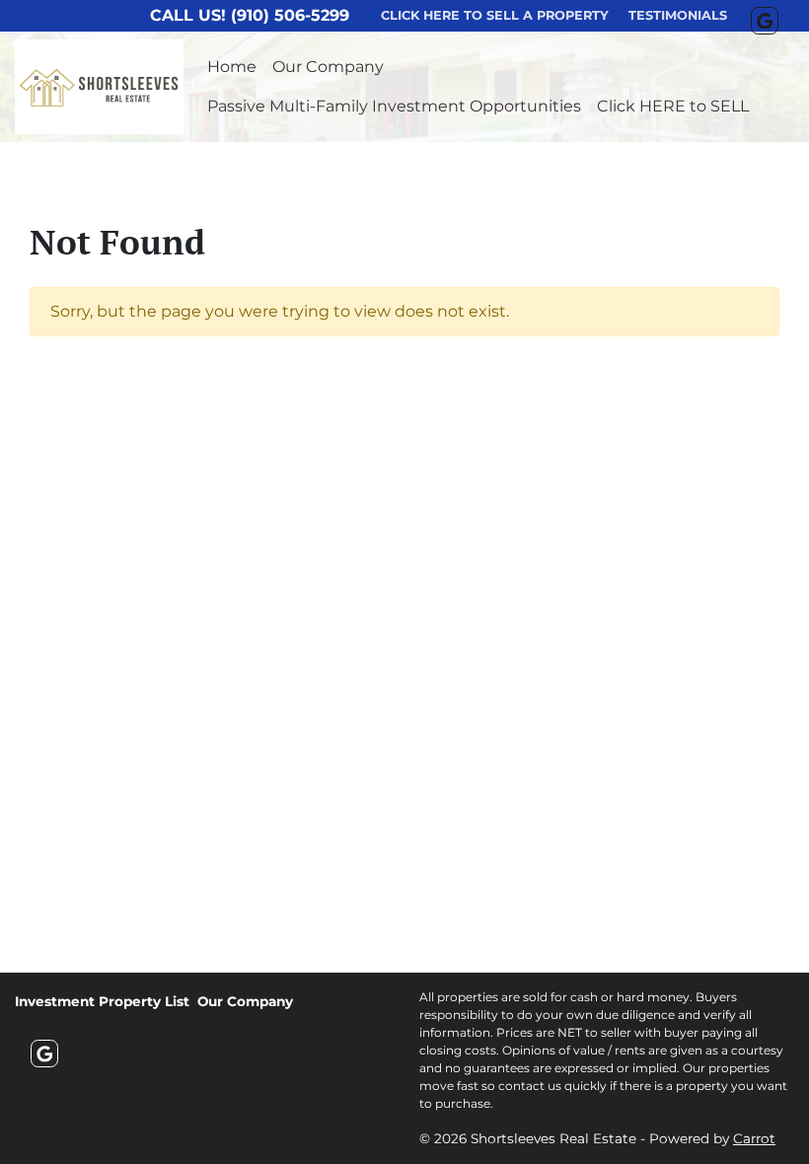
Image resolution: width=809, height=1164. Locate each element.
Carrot (754, 1138)
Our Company (328, 66)
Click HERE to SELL (673, 106)
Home (232, 66)
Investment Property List (102, 1001)
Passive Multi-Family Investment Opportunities (394, 106)
